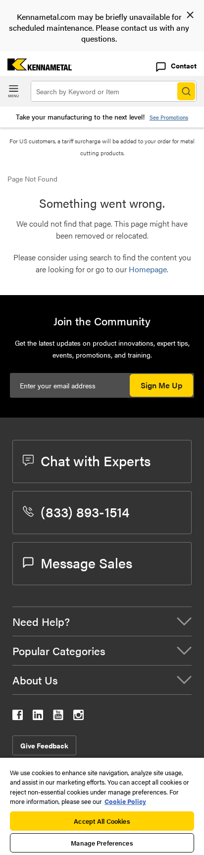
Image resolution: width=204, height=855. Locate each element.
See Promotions (169, 117)
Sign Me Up (161, 385)
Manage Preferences (102, 843)
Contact (184, 65)
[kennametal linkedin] (38, 717)
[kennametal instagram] (78, 717)
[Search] (186, 91)
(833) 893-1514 (85, 511)
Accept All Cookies (102, 821)
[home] (36, 67)
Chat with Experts (96, 460)
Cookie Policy (125, 801)
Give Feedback (44, 745)
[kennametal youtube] (58, 717)
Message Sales (86, 562)
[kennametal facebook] (17, 717)
